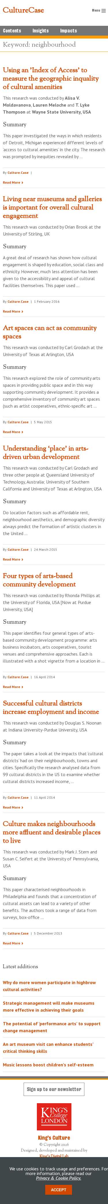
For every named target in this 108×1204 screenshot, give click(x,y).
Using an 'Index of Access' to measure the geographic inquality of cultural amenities (51, 78)
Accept (58, 1190)
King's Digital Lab (54, 1156)
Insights (41, 31)
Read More (11, 182)
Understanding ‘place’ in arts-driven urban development (45, 453)
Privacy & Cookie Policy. (58, 1178)
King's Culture (54, 1138)
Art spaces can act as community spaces (50, 332)
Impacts (68, 31)
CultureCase (23, 10)
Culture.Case (18, 172)
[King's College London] (54, 1117)
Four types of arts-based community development (39, 580)
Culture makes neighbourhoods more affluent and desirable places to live (52, 832)
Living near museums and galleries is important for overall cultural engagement (52, 207)
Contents (12, 31)
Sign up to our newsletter (54, 1089)
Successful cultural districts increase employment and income (51, 708)
